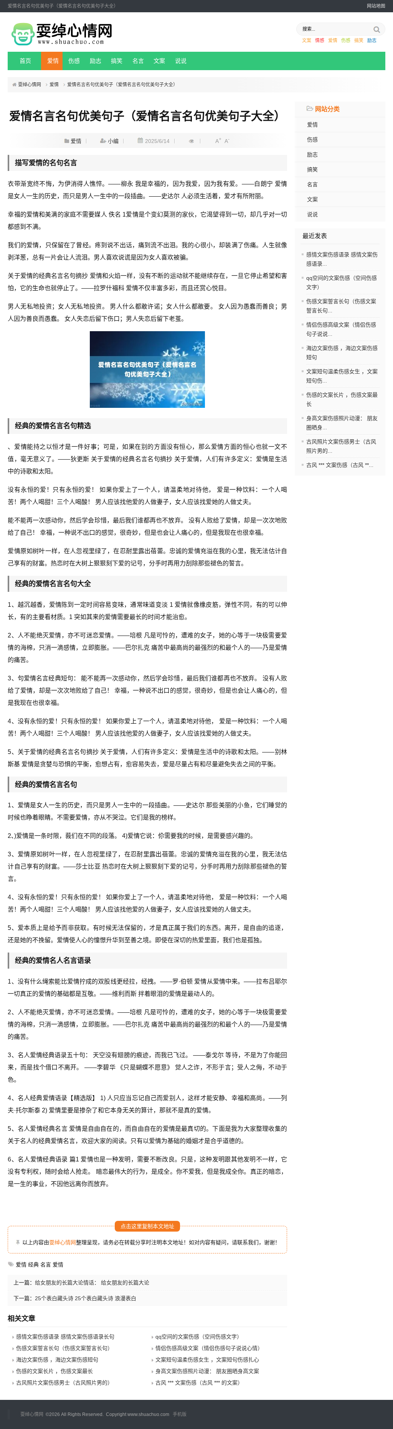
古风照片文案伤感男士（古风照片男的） (64, 1383)
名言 (138, 60)
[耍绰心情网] (60, 45)
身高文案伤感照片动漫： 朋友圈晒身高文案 (207, 1371)
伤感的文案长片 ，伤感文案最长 (54, 1371)
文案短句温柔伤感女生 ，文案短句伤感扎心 (207, 1360)
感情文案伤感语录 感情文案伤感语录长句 (65, 1337)
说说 (181, 60)
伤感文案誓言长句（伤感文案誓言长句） (64, 1348)
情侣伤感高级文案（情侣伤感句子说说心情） (209, 1348)
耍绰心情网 (29, 84)
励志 (371, 40)
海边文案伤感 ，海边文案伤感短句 (57, 1360)
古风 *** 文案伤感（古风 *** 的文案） (199, 1383)
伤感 (345, 40)
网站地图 (376, 6)
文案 (306, 40)
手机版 (180, 1414)
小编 (113, 141)
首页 (25, 60)
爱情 (332, 40)
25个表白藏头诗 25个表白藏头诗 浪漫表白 (85, 1298)
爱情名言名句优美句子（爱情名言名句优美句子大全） (122, 84)
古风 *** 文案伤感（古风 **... (339, 465)
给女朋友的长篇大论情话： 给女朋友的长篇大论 (92, 1283)
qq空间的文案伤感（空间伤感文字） (198, 1337)
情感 (319, 40)
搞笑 (358, 40)
